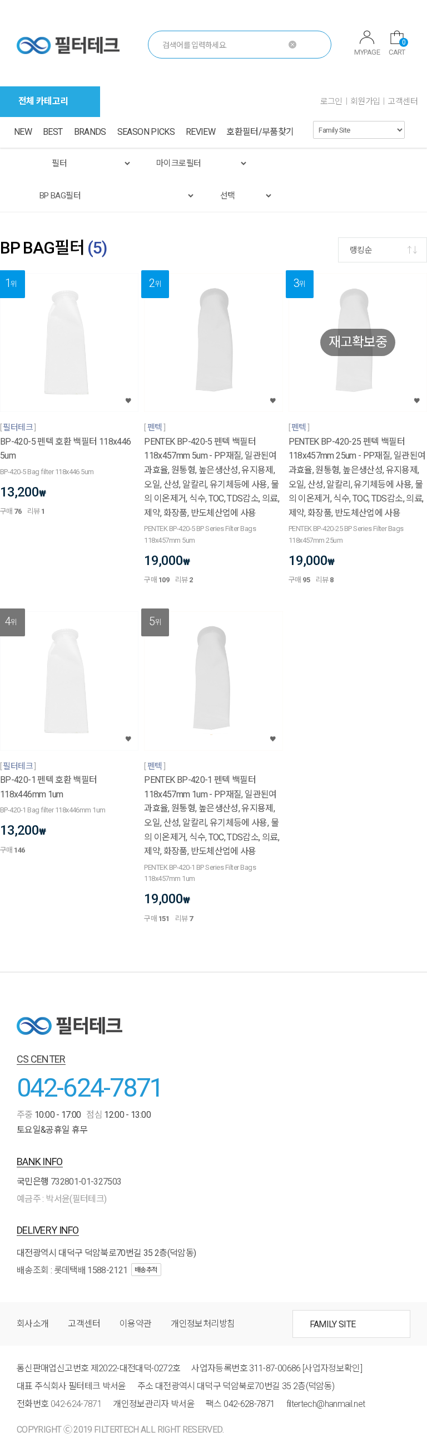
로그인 (331, 101)
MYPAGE (367, 52)
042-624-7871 (90, 1087)
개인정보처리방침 (203, 1323)
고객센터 (403, 101)
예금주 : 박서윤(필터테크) (61, 1199)
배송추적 (146, 1270)
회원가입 (365, 101)
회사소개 (32, 1323)
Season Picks (146, 131)
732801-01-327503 (86, 1181)
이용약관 (135, 1323)
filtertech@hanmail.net (325, 1404)
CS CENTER (41, 1059)
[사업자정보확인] (332, 1368)
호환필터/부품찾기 (260, 131)
